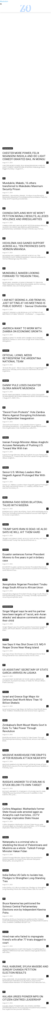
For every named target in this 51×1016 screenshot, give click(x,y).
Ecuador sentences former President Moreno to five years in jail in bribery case (23, 557)
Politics (5, 437)
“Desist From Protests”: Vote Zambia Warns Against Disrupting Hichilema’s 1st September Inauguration (24, 415)
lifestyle (5, 380)
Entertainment (7, 148)
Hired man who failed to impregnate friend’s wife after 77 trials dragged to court (24, 939)
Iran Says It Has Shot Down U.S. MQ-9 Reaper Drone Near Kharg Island (24, 646)
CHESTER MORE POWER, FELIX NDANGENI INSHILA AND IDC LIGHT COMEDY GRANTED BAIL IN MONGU (24, 156)
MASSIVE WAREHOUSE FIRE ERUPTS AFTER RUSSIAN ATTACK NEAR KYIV (24, 757)
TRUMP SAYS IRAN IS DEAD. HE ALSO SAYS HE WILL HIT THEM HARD (24, 531)
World (5, 777)
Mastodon (4, 1)
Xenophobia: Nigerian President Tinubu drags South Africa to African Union (24, 586)
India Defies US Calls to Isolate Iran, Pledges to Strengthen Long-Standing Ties (23, 878)
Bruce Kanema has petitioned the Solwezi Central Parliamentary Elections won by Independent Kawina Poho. (24, 908)
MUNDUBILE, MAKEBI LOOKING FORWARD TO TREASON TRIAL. (21, 275)
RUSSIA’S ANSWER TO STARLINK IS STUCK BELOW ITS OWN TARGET (23, 783)
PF (4, 178)
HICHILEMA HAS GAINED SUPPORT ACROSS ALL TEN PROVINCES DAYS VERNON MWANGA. (23, 246)
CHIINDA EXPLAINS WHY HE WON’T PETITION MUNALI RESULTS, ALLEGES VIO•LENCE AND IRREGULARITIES (25, 216)
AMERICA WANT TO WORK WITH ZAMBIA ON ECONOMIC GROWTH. (22, 330)
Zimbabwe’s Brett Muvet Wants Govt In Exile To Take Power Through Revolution (24, 728)
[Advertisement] (25, 38)
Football (5, 350)
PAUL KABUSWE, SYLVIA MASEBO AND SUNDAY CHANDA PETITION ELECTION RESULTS (25, 969)
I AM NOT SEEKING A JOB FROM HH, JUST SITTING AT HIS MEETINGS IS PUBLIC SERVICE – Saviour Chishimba (24, 303)
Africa (5, 497)
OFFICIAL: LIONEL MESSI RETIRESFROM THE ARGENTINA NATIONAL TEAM (21, 358)
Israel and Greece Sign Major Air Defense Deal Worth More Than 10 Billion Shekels (22, 699)
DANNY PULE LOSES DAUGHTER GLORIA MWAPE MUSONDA (21, 387)
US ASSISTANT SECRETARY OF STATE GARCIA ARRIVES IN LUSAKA (25, 671)
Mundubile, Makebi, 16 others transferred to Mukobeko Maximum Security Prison (22, 186)
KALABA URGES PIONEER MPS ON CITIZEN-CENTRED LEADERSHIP (22, 998)
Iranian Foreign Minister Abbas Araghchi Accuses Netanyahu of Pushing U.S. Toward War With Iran (25, 445)
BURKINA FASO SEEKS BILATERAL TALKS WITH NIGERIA (22, 504)
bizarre (5, 932)
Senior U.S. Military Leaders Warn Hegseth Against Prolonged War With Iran (23, 475)
